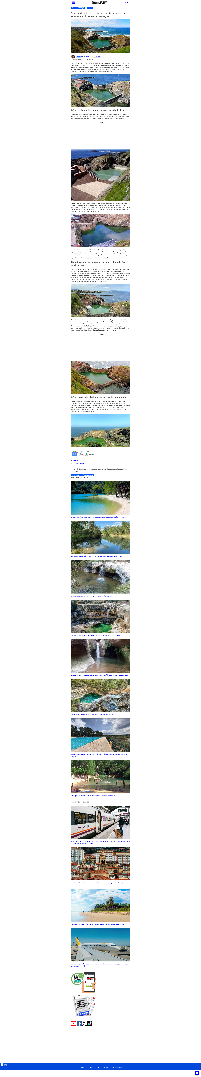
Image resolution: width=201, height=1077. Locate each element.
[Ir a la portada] (99, 2)
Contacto (90, 1067)
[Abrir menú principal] (73, 3)
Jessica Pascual (88, 56)
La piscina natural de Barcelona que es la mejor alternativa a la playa (94, 596)
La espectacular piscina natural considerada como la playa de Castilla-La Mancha (98, 517)
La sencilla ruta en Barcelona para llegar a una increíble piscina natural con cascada (99, 675)
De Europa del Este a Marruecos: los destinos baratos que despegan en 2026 (97, 924)
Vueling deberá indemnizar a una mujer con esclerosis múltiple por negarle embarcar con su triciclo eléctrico (99, 965)
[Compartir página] (128, 3)
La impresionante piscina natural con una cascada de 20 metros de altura (96, 635)
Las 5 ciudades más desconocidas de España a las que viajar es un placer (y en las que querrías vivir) (99, 884)
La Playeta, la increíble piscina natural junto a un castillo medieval (93, 796)
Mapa (82, 1067)
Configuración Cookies (117, 1067)
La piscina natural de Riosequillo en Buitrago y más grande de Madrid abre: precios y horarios (99, 755)
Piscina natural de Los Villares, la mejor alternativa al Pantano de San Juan (96, 556)
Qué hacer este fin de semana (82, 475)
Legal (97, 1067)
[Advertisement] (100, 135)
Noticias (75, 460)
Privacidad (105, 1067)
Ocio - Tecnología (78, 8)
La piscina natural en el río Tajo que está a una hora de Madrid (92, 714)
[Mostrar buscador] (125, 3)
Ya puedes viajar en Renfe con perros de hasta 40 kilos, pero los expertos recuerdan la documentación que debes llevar (100, 842)
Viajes (90, 8)
